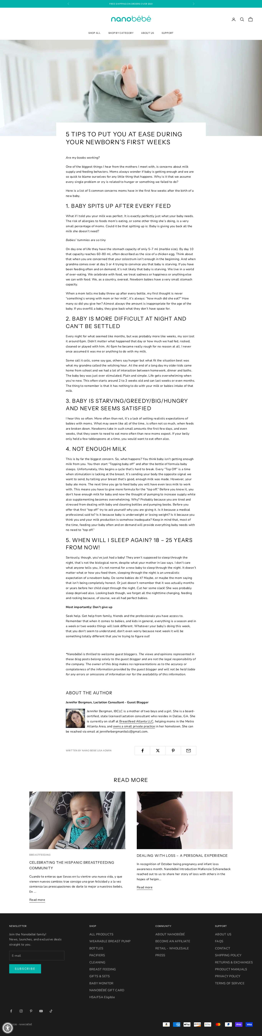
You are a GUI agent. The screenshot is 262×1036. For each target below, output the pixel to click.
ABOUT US (147, 32)
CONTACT (222, 948)
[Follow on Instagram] (21, 1011)
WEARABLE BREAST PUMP (109, 941)
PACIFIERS (97, 955)
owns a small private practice (134, 726)
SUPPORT (168, 32)
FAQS (219, 941)
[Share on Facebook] (142, 750)
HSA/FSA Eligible (102, 997)
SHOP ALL (94, 32)
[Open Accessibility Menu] (7, 1028)
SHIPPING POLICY (228, 955)
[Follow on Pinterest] (31, 1011)
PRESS (160, 955)
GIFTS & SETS (99, 976)
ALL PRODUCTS (101, 934)
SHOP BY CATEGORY (121, 32)
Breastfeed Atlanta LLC (136, 721)
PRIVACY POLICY (227, 976)
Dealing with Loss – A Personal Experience (182, 856)
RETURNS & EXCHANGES (234, 962)
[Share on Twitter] (157, 750)
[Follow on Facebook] (11, 1011)
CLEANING (97, 962)
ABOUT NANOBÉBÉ (170, 934)
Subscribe (25, 969)
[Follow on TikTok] (51, 1011)
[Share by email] (188, 750)
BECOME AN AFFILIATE (172, 941)
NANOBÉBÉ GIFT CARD (106, 990)
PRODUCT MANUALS (231, 969)
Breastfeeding (39, 854)
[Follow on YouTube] (41, 1011)
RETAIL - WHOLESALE (172, 948)
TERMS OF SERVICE (229, 983)
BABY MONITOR (101, 983)
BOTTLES (96, 948)
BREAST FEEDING (102, 969)
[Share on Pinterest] (173, 750)
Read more (37, 900)
